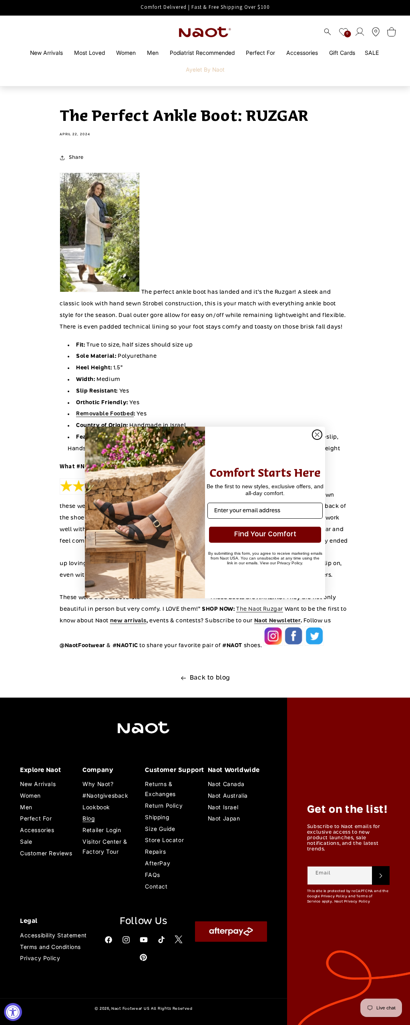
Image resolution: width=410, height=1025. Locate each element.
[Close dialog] (317, 434)
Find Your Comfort (265, 534)
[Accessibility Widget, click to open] (13, 1012)
